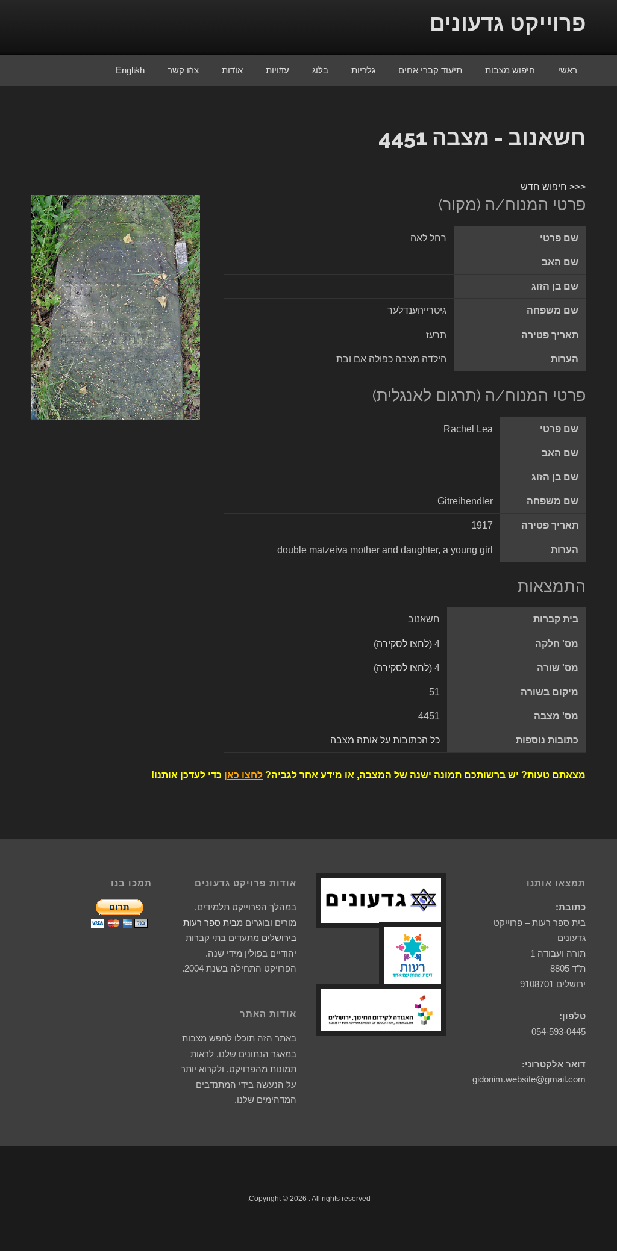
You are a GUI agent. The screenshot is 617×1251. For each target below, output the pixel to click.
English (130, 70)
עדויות (277, 70)
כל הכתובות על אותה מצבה (385, 740)
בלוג (320, 70)
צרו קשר (183, 70)
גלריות (363, 70)
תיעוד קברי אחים (430, 70)
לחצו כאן (243, 775)
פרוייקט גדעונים (508, 23)
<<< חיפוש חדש (553, 187)
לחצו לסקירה (403, 644)
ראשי (567, 70)
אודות (232, 70)
